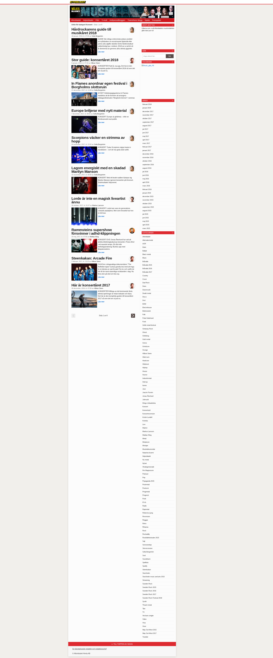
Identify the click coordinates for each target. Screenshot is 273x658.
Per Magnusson (148, 470)
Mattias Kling (94, 237)
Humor (144, 375)
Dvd (143, 300)
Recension (146, 516)
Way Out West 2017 (149, 633)
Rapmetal (145, 509)
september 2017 (148, 122)
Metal (144, 438)
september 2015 (148, 207)
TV (143, 612)
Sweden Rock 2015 (149, 587)
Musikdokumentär (148, 449)
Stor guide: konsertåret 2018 (94, 60)
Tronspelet (156, 20)
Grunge (145, 350)
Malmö (144, 428)
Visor (144, 626)
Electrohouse (147, 307)
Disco (144, 297)
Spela (147, 20)
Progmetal (146, 492)
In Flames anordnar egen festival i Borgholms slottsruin (99, 85)
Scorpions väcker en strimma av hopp (98, 139)
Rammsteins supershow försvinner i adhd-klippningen (95, 231)
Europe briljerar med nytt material (99, 110)
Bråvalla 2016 (147, 268)
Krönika (145, 421)
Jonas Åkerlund (147, 396)
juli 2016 (145, 171)
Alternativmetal (147, 240)
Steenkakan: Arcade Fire (91, 258)
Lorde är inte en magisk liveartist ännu (98, 200)
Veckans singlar (148, 615)
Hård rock (145, 357)
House (144, 371)
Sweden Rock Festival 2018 (152, 598)
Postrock (145, 488)
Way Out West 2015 (149, 630)
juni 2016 (145, 175)
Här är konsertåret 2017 (90, 285)
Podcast (145, 474)
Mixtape (145, 445)
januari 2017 (146, 150)
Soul (144, 555)
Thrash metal (147, 605)
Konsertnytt (146, 410)
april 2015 (145, 225)
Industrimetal (146, 378)
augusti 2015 (146, 210)
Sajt (143, 541)
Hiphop (144, 368)
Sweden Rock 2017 (149, 594)
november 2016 (147, 157)
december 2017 (147, 111)
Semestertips (147, 545)
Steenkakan (146, 569)
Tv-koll (104, 20)
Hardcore (145, 360)
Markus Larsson (98, 205)
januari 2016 (146, 193)
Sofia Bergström (97, 36)
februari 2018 (147, 104)
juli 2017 (145, 129)
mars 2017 (146, 143)
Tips (143, 608)
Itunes (144, 385)
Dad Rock (146, 283)
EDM (144, 304)
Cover (144, 279)
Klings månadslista (149, 403)
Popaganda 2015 (148, 481)
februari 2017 (147, 147)
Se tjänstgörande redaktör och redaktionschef (89, 649)
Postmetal (146, 484)
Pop (143, 477)
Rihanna (145, 527)
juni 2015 (145, 218)
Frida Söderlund (147, 318)
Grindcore (145, 346)
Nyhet (144, 463)
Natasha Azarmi (148, 453)
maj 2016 (145, 179)
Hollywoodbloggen (117, 20)
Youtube (145, 637)
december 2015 (147, 196)
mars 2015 (146, 228)
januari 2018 (146, 108)
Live (143, 424)
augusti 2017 (146, 125)
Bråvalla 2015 (147, 265)
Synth (144, 601)
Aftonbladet (76, 20)
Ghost (144, 332)
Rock (144, 531)
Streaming (146, 580)
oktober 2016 (147, 161)
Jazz (144, 389)
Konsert (145, 406)
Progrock (145, 495)
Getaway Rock (147, 329)
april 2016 (145, 182)
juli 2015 (145, 214)
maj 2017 (145, 136)
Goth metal (146, 339)
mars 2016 (146, 186)
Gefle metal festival (149, 325)
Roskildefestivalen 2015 (150, 538)
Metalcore (145, 442)
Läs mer (101, 52)
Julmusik (145, 399)
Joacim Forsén (147, 392)
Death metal (146, 293)
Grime (144, 343)
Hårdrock (145, 364)
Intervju (145, 382)
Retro (144, 523)
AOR (144, 244)
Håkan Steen (95, 63)
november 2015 (147, 200)
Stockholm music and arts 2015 (153, 577)
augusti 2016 (146, 168)
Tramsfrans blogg (135, 20)
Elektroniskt (146, 311)
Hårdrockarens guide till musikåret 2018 (91, 31)
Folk (143, 314)
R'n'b (144, 502)
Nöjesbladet (88, 20)
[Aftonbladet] (78, 2)
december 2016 (147, 154)
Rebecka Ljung (147, 513)
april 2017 (145, 140)
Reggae (145, 520)
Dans (144, 286)
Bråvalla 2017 (147, 272)
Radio (144, 506)
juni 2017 (145, 133)
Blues (144, 258)
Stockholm (146, 573)
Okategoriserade (148, 467)
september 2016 (148, 164)
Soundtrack (146, 559)
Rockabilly (146, 534)
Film (97, 20)
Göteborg (145, 336)
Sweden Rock (147, 584)
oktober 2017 (147, 118)
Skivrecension (147, 548)
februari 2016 (147, 189)
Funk (144, 322)
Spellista (145, 562)
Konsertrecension (148, 414)
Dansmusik (146, 290)
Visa (144, 623)
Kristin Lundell (147, 417)
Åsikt (144, 247)
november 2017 (147, 115)
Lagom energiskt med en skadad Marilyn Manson (98, 170)
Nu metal (145, 460)
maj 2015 (145, 221)
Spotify (144, 566)
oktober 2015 (147, 203)
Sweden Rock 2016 (149, 591)
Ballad (144, 251)
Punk (144, 499)
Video (144, 619)
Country (145, 276)
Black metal (146, 254)
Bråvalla (145, 261)
